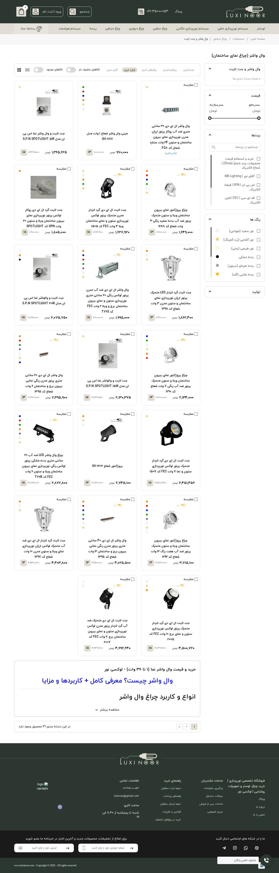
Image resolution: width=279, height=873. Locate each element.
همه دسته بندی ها (245, 79)
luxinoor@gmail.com (126, 796)
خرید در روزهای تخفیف (168, 819)
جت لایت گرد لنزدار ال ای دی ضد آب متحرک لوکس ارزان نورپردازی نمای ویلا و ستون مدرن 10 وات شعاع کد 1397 (43, 549)
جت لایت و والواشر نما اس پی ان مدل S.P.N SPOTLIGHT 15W (107, 383)
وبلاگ (178, 12)
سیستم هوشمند (70, 29)
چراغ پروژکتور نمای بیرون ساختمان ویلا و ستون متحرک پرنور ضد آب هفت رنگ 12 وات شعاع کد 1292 (171, 549)
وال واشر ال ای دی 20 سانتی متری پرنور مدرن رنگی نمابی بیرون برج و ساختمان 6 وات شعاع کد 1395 (44, 383)
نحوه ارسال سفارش (170, 804)
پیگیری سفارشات (213, 788)
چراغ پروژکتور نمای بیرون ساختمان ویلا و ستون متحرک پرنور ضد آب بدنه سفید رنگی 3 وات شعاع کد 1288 (170, 218)
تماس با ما (259, 815)
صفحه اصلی (257, 39)
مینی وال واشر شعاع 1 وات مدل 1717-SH (107, 136)
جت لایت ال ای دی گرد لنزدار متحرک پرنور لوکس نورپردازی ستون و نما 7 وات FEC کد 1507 (171, 466)
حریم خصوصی (215, 812)
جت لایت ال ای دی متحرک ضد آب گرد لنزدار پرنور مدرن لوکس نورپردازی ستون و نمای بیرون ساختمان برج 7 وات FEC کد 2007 (107, 631)
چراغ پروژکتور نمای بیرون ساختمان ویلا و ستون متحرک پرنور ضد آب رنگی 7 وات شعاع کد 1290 (171, 383)
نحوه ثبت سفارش (171, 788)
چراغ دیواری (136, 29)
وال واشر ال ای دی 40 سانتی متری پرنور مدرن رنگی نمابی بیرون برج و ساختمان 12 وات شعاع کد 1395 (107, 549)
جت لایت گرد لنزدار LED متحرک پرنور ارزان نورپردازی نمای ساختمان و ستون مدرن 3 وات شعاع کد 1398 (170, 300)
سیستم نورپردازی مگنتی (192, 29)
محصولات (238, 39)
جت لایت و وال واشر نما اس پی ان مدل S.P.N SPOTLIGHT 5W (44, 136)
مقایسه (189, 85)
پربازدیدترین (170, 70)
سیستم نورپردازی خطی (233, 29)
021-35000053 (130, 788)
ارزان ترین (129, 70)
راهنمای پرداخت (172, 796)
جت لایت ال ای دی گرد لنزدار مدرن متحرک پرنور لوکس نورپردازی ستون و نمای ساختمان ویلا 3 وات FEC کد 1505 (107, 218)
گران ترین (112, 70)
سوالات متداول (214, 796)
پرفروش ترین (149, 70)
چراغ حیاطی (112, 29)
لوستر (261, 29)
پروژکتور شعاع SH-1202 (107, 466)
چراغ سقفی (160, 29)
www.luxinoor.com (24, 865)
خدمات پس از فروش (211, 804)
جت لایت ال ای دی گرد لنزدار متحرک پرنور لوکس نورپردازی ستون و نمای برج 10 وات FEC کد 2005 (170, 631)
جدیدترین (188, 70)
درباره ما (260, 807)
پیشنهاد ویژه (28, 28)
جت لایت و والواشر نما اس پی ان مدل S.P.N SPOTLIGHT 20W (43, 301)
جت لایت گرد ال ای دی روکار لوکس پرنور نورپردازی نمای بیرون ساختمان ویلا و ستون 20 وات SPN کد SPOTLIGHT (43, 218)
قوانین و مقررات (171, 812)
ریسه (93, 29)
